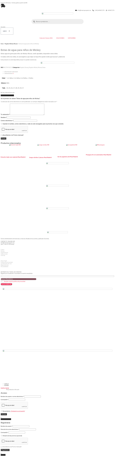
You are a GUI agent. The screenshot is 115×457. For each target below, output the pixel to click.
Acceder (3, 27)
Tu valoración (5, 114)
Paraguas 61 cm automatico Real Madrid (98, 154)
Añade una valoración (7, 95)
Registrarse (5, 450)
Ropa (43, 67)
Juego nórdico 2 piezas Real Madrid (40, 157)
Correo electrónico (7, 120)
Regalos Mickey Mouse (11, 43)
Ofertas (3, 255)
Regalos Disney (24, 67)
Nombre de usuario (6, 426)
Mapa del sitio (5, 265)
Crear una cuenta (6, 419)
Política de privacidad (7, 262)
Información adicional (11, 72)
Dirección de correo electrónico (10, 429)
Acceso (3, 414)
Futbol (2, 249)
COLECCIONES (60, 38)
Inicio (2, 43)
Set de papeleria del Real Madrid (68, 156)
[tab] (59, 72)
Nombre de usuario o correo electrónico (12, 396)
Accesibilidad (4, 266)
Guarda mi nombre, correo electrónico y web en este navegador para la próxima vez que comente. (33, 124)
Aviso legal (4, 261)
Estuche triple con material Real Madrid (13, 157)
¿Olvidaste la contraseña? (17, 411)
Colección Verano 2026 (46, 38)
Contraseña (4, 399)
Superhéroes (4, 252)
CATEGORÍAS (72, 38)
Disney (2, 251)
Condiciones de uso (6, 263)
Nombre (4, 117)
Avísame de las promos (12, 435)
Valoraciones (9, 73)
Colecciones (4, 254)
